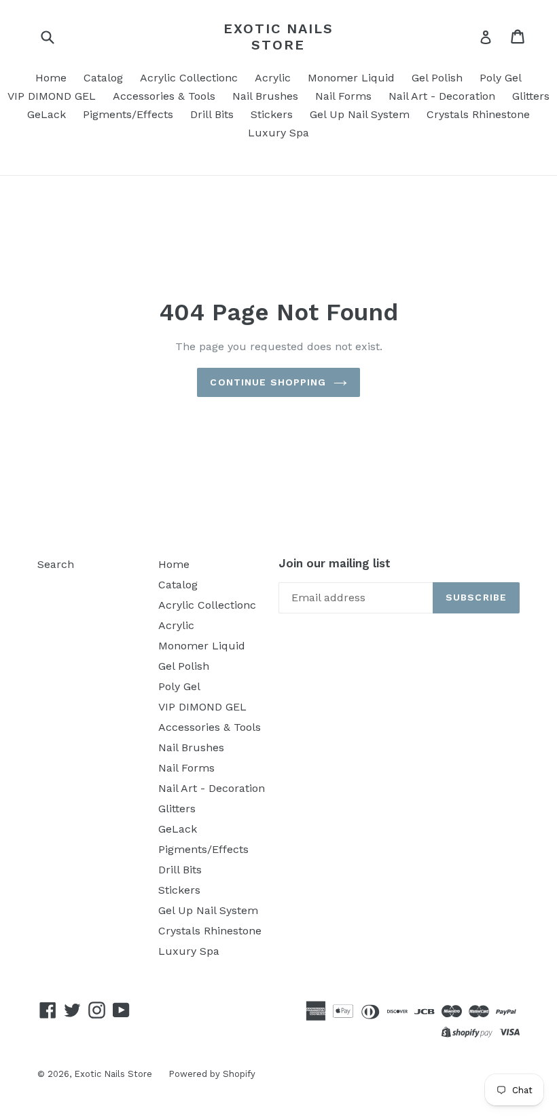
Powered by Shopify (211, 1074)
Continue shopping (268, 382)
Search (55, 564)
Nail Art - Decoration (442, 96)
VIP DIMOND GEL (51, 96)
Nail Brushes (265, 96)
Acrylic (273, 77)
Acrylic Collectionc (189, 77)
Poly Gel (501, 77)
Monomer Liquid (351, 77)
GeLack (46, 114)
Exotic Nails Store (278, 36)
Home (51, 77)
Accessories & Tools (164, 96)
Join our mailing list (334, 563)
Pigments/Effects (128, 114)
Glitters (531, 96)
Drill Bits (212, 114)
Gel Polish (437, 77)
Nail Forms (343, 96)
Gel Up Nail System (360, 114)
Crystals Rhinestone (478, 114)
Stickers (272, 114)
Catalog (103, 77)
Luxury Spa (278, 132)
